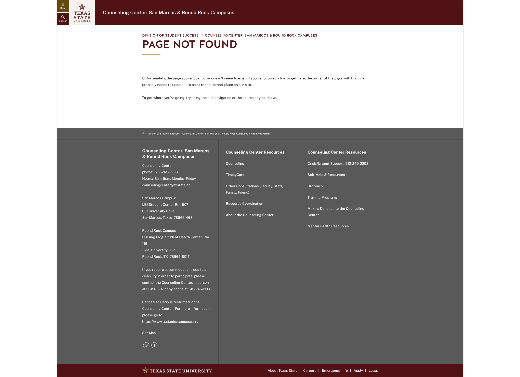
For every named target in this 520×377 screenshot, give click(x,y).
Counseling (235, 163)
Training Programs (323, 197)
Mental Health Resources (328, 226)
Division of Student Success (170, 35)
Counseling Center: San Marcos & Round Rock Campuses (168, 12)
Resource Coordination (244, 204)
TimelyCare (235, 175)
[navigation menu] (63, 6)
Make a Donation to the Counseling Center (336, 212)
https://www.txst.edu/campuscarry (170, 322)
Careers (309, 370)
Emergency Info (335, 370)
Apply (358, 370)
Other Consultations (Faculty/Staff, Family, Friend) (254, 189)
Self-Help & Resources (326, 175)
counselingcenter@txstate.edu (167, 185)
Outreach (315, 186)
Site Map (149, 333)
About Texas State (283, 370)
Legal (373, 370)
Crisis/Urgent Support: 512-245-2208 (338, 163)
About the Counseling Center (250, 215)
